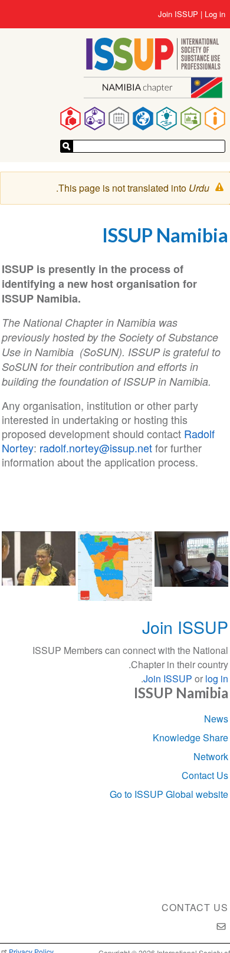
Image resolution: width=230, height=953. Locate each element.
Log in (215, 14)
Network (210, 756)
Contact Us (205, 775)
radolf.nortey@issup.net (96, 447)
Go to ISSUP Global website (169, 794)
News (216, 718)
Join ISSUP (178, 14)
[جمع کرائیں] (66, 146)
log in (216, 678)
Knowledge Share (190, 737)
